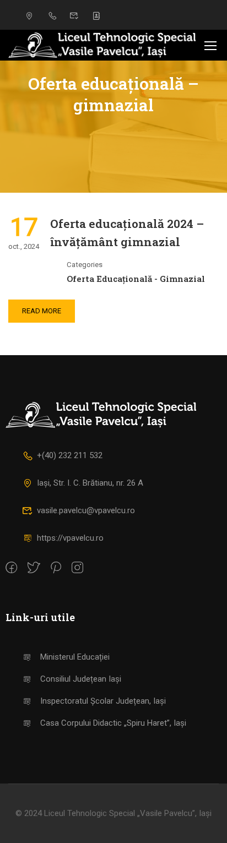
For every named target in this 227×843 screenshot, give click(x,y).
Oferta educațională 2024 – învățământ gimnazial (127, 233)
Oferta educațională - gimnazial (136, 278)
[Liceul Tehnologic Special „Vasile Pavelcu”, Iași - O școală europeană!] (102, 45)
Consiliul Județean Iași (80, 679)
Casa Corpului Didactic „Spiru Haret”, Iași (113, 723)
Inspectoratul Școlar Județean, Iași (103, 701)
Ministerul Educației (75, 657)
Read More (41, 311)
